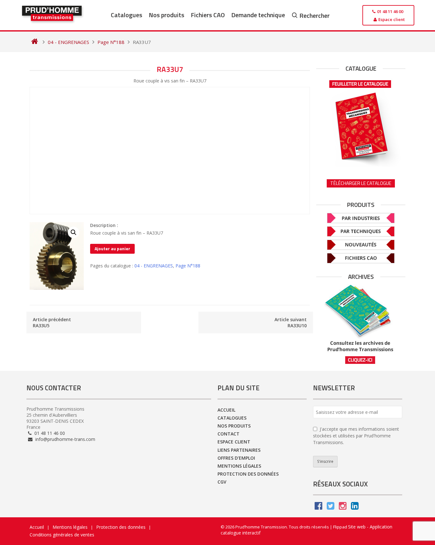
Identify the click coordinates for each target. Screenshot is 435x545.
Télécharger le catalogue (360, 183)
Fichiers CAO (208, 15)
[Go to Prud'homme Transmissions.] (34, 42)
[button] (73, 232)
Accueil (226, 410)
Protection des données (248, 474)
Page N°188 (187, 266)
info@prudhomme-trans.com (64, 439)
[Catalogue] (360, 121)
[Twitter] (330, 507)
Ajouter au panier (112, 248)
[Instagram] (342, 507)
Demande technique (258, 15)
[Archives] (360, 324)
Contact (228, 434)
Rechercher (314, 15)
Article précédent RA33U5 (52, 322)
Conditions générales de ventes (62, 535)
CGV (222, 482)
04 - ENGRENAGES (153, 266)
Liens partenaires (239, 450)
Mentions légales (239, 466)
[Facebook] (318, 507)
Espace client (234, 442)
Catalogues (126, 15)
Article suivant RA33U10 (291, 322)
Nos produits (166, 15)
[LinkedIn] (354, 507)
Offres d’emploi (236, 458)
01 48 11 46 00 (49, 433)
